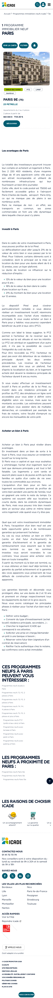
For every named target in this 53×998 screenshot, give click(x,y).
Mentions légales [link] (9, 971)
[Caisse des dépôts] (9, 938)
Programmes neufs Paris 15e (14, 779)
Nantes (5, 907)
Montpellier (8, 903)
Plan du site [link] (7, 987)
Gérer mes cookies (9, 983)
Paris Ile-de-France (37, 891)
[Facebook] (5, 875)
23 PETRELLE (10, 104)
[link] (8, 4)
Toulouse (31, 903)
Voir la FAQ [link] (8, 917)
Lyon (4, 895)
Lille (4, 891)
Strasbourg (33, 899)
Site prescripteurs (9, 968)
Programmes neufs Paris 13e (13, 776)
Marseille (6, 899)
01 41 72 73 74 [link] (9, 854)
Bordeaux (7, 887)
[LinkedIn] (20, 875)
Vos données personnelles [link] (13, 977)
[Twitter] (12, 875)
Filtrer (23, 45)
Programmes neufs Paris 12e (13, 772)
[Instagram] (28, 875)
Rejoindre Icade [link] (10, 921)
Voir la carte (9, 45)
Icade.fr (5, 965)
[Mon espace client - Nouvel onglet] (43, 4)
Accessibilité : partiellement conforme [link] (18, 974)
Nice (29, 887)
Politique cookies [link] (9, 980)
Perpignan (32, 895)
